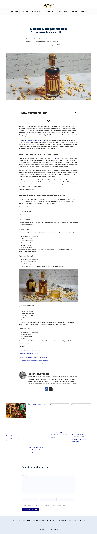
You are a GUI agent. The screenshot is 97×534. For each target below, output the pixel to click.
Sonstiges (74, 11)
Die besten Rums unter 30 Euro (28, 353)
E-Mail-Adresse (44, 496)
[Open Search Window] (3, 11)
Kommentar (25, 475)
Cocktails (24, 11)
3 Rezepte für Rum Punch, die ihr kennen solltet (33, 360)
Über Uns (84, 11)
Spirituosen (14, 11)
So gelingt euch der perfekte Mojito (30, 350)
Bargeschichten (37, 11)
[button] (75, 112)
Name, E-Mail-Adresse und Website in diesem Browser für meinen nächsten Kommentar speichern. (45, 505)
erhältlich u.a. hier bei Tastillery (33, 140)
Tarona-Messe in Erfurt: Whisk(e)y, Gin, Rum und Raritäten (14, 438)
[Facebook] (91, 11)
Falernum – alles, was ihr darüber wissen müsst (33, 357)
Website (60, 496)
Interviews (63, 11)
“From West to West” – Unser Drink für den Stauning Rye (35, 450)
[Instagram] (93, 11)
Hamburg (55, 158)
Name (23, 496)
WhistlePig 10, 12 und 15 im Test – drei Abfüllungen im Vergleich (59, 434)
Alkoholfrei (51, 11)
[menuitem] (14, 11)
